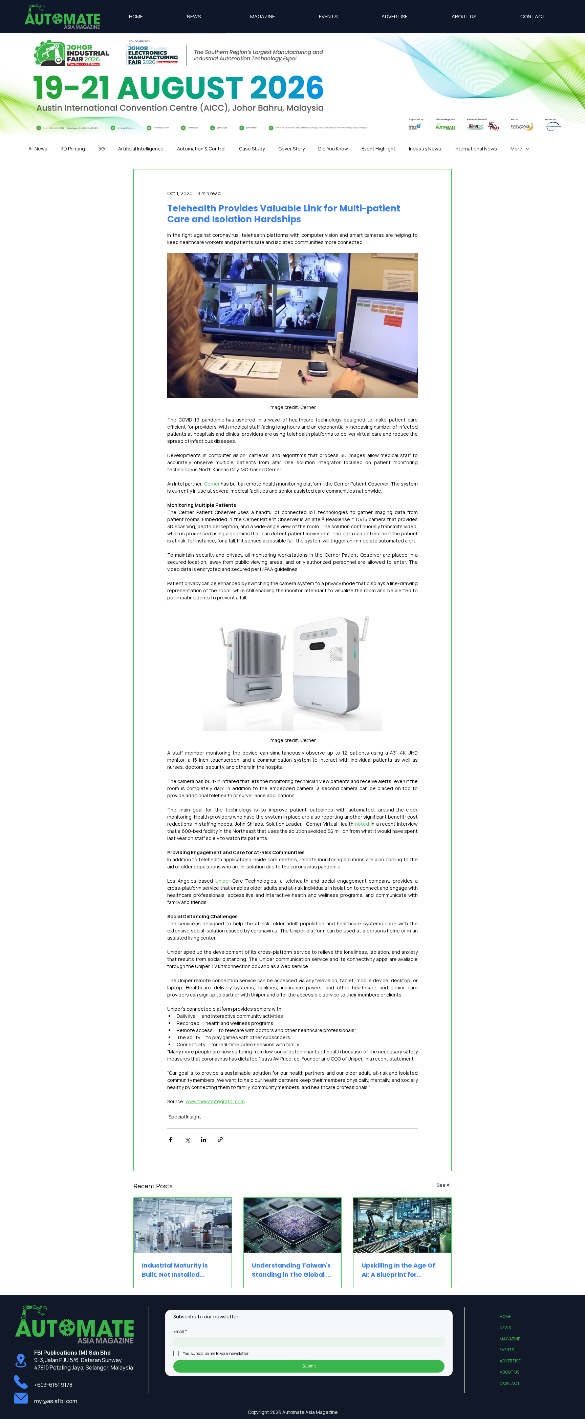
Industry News (425, 148)
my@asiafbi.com (55, 1401)
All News (37, 148)
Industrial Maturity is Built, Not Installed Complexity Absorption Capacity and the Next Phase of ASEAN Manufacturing (179, 1270)
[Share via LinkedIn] (203, 1139)
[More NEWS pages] (239, 16)
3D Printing (73, 148)
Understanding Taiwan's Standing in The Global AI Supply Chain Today (292, 1270)
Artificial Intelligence (141, 148)
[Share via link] (220, 1139)
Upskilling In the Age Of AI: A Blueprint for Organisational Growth (399, 1270)
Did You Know (333, 148)
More (516, 148)
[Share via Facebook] (170, 1139)
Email (180, 1331)
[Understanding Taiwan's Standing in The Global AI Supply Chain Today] (293, 1225)
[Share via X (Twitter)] (187, 1139)
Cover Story (291, 148)
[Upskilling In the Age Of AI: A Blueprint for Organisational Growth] (402, 1225)
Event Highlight (378, 148)
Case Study (252, 148)
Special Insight (185, 1116)
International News (476, 148)
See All (444, 1185)
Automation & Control (201, 148)
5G (102, 148)
